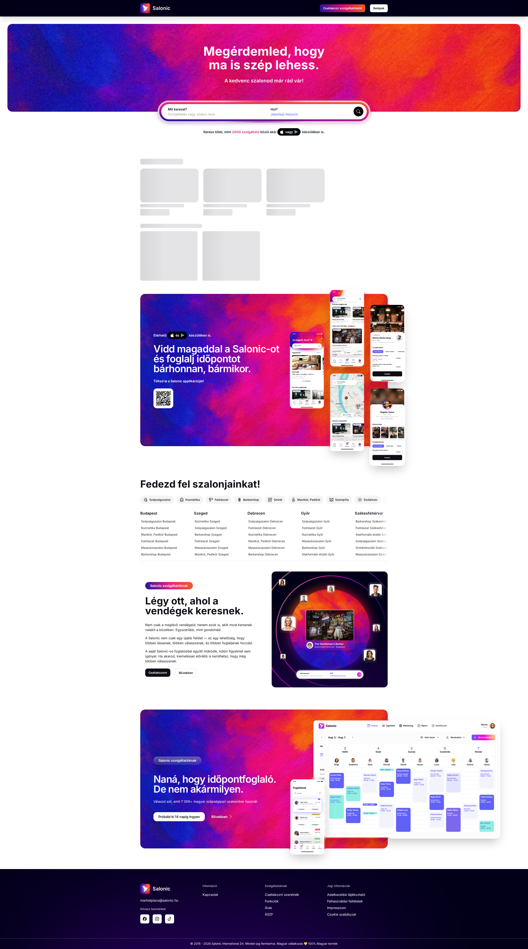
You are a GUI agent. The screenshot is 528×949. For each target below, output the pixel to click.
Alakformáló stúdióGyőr (318, 554)
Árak (268, 908)
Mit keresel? (177, 109)
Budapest (148, 513)
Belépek (378, 8)
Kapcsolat (210, 895)
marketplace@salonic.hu (159, 900)
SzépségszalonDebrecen (265, 521)
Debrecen (256, 513)
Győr (305, 513)
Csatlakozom (157, 672)
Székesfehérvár (369, 513)
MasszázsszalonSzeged (211, 547)
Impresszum (336, 908)
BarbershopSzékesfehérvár (374, 521)
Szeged (200, 513)
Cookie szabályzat (341, 914)
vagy (289, 132)
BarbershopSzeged (208, 534)
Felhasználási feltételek (345, 901)
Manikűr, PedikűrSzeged (212, 554)
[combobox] (208, 114)
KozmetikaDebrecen (262, 534)
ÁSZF (269, 914)
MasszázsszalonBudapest (159, 547)
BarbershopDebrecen (263, 554)
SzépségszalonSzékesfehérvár (377, 541)
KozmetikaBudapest (155, 528)
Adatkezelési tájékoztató (346, 895)
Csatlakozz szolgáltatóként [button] (342, 8)
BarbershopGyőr (313, 547)
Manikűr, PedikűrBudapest (159, 534)
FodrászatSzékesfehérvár (373, 528)
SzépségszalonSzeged (211, 528)
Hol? (274, 109)
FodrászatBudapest (154, 541)
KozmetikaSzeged (207, 521)
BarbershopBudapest (156, 554)
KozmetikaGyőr (312, 534)
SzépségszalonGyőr (316, 521)
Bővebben (186, 673)
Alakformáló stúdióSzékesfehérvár (379, 534)
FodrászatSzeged (207, 541)
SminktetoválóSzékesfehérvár (376, 547)
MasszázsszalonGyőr (316, 541)
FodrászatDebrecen (262, 528)
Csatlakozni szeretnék (282, 895)
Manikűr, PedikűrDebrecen (266, 541)
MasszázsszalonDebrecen (266, 547)
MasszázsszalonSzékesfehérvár (378, 554)
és (177, 335)
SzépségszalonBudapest (158, 521)
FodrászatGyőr (312, 528)
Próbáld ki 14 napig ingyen (179, 817)
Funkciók (272, 901)
